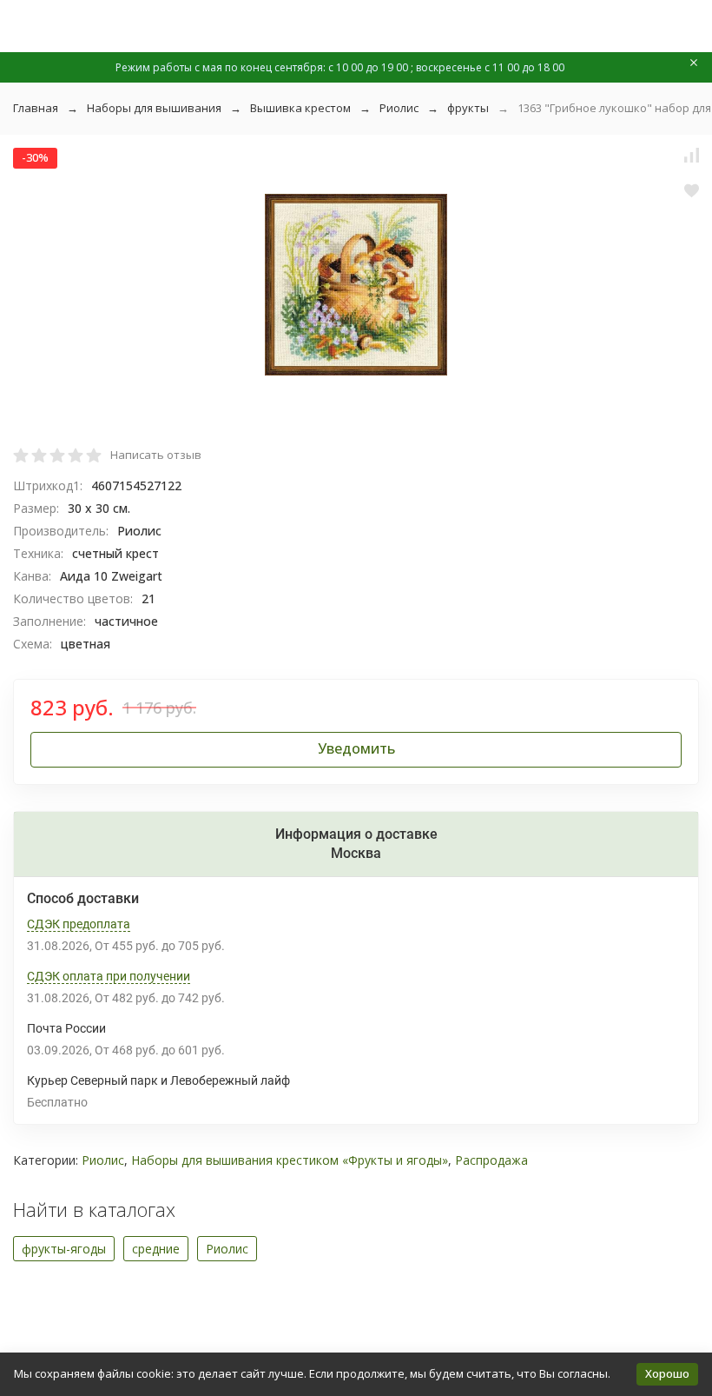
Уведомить (356, 748)
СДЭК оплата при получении (108, 976)
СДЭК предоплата (78, 924)
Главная (35, 108)
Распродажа (491, 1160)
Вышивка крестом (300, 108)
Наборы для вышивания (154, 108)
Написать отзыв (155, 454)
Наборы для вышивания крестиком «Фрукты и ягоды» (289, 1160)
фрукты (468, 108)
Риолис (399, 108)
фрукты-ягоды (64, 1248)
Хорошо (667, 1373)
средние (156, 1248)
